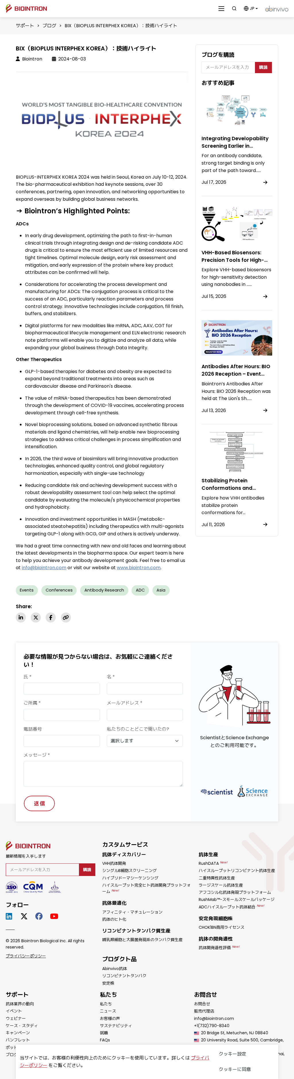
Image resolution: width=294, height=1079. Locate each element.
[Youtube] (55, 916)
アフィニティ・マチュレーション (132, 912)
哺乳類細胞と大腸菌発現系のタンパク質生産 (142, 940)
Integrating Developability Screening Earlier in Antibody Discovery (235, 146)
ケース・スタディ (22, 1026)
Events (27, 590)
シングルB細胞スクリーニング (129, 870)
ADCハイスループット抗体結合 (231, 907)
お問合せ (202, 1004)
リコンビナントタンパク (124, 976)
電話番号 (33, 729)
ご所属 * (32, 703)
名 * (111, 677)
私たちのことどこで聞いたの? (138, 729)
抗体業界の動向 (20, 1004)
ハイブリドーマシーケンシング (130, 878)
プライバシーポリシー (26, 956)
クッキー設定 (232, 1054)
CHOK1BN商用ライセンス (221, 927)
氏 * (28, 677)
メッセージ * (37, 755)
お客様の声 (110, 1018)
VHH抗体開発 (114, 863)
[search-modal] (234, 8)
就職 (104, 1033)
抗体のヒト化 (114, 919)
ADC (140, 590)
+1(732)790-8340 (211, 1026)
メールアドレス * (124, 703)
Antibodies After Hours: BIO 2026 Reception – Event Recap (236, 374)
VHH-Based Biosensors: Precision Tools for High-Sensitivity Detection (233, 260)
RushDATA (213, 863)
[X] (36, 617)
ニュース (108, 1011)
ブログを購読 (218, 55)
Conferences (59, 590)
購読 (263, 67)
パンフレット (18, 1040)
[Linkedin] (21, 617)
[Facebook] (51, 617)
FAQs (105, 1040)
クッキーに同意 (235, 1069)
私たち (106, 1004)
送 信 (39, 803)
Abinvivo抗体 (114, 968)
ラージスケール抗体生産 (221, 885)
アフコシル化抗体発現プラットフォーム (235, 892)
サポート (25, 25)
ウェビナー (16, 1018)
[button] (251, 8)
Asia (160, 590)
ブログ (49, 25)
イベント (14, 1011)
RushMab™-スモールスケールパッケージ (236, 899)
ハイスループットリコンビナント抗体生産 (237, 870)
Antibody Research (104, 590)
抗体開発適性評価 (219, 948)
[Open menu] (221, 8)
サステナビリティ (116, 1026)
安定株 (108, 983)
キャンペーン (18, 1033)
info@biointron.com (44, 567)
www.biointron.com (138, 567)
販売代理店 (204, 1011)
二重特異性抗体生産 (217, 878)
